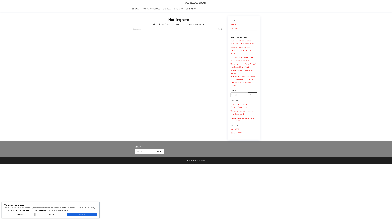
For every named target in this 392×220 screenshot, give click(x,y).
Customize (19, 214)
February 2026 (236, 133)
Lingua (135, 9)
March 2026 (235, 129)
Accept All (82, 214)
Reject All (51, 214)
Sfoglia (166, 9)
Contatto (191, 9)
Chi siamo (178, 9)
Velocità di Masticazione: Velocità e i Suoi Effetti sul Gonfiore (241, 50)
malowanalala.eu (195, 2)
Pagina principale (151, 9)
